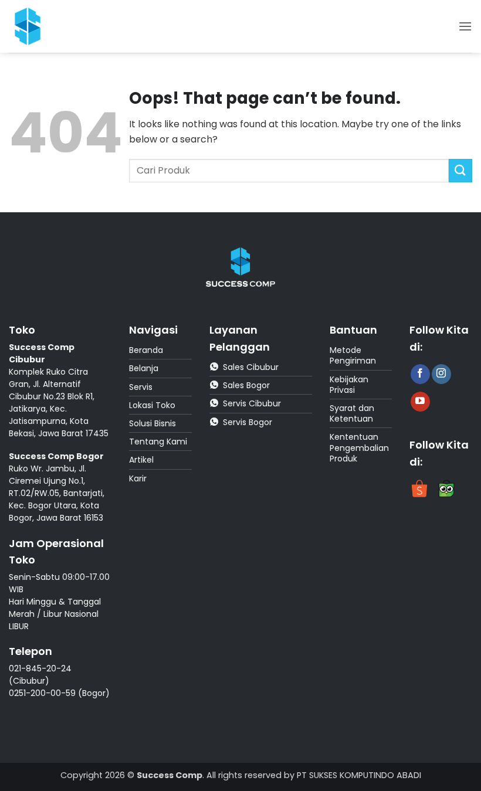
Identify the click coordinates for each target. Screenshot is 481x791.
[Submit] (460, 170)
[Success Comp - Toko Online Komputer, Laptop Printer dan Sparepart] (34, 26)
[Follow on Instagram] (441, 374)
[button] (465, 26)
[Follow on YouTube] (420, 402)
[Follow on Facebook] (420, 374)
